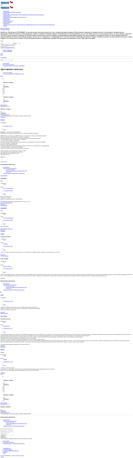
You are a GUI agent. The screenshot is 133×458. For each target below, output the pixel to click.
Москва (5, 359)
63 (3, 91)
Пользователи (6, 19)
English (5, 26)
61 (3, 89)
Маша (10, 72)
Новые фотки (15, 14)
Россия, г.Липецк (7, 266)
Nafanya (3, 349)
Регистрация (4, 57)
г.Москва (5, 243)
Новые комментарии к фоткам (26, 14)
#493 (4, 272)
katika (2, 295)
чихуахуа (22, 455)
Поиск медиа (23, 17)
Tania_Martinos (4, 258)
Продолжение (4, 105)
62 (3, 90)
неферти (3, 119)
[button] (2, 4)
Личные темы (6, 18)
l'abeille (2, 234)
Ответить (3, 157)
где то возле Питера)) (8, 188)
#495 (4, 332)
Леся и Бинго (4, 316)
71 (3, 102)
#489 (4, 129)
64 (3, 93)
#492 (4, 249)
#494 (4, 304)
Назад (2, 76)
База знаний (6, 11)
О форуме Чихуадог (21, 24)
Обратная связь (7, 448)
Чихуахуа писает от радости (9, 168)
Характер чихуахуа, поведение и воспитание (14, 173)
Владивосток (6, 326)
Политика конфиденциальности (10, 450)
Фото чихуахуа (6, 16)
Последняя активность (39, 14)
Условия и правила (7, 449)
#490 (4, 194)
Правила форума (30, 24)
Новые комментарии (15, 17)
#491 (4, 224)
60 (3, 88)
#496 (4, 365)
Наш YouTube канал (50, 24)
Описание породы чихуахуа (9, 24)
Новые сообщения (7, 12)
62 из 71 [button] (8, 106)
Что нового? (6, 13)
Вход (2, 55)
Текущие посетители (8, 21)
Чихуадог (8, 455)
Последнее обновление (13, 73)
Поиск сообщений (16, 12)
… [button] (3, 79)
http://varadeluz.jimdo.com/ (6, 202)
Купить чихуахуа (7, 22)
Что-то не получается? (40, 24)
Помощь (5, 452)
